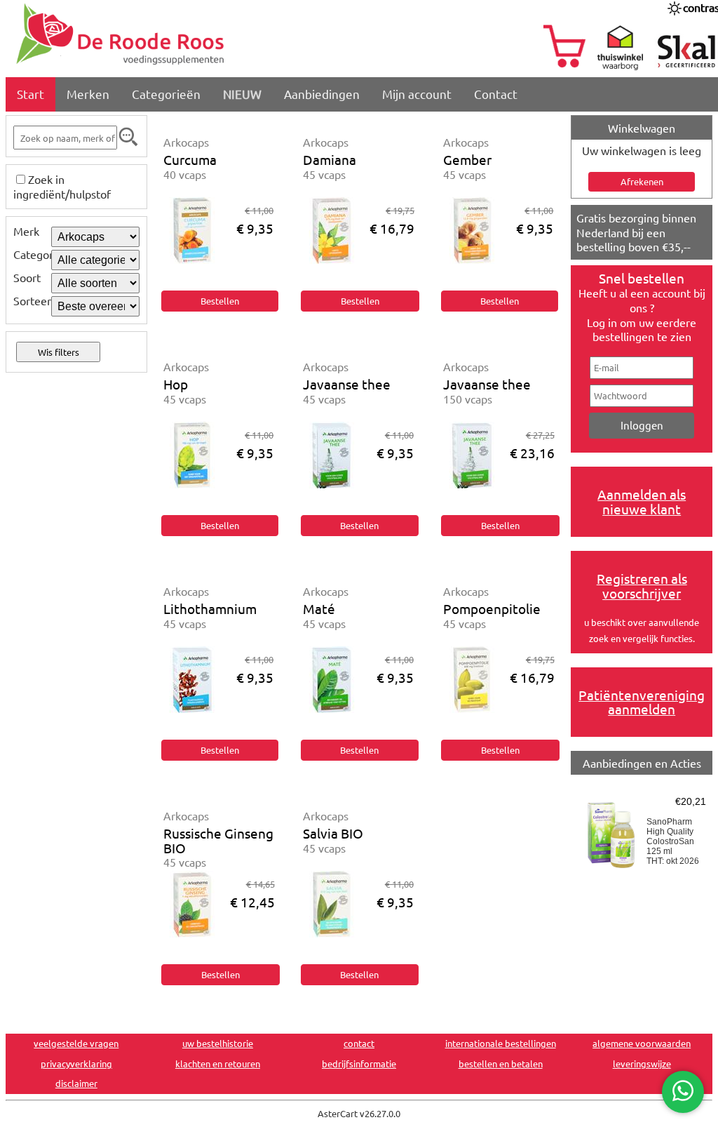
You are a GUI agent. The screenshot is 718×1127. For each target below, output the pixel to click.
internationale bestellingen (500, 1043)
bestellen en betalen (501, 1063)
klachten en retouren (217, 1063)
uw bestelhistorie (217, 1043)
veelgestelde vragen (76, 1043)
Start (30, 93)
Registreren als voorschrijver (642, 585)
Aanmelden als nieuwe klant (641, 501)
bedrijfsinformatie (359, 1063)
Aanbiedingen (322, 93)
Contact (495, 93)
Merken (88, 93)
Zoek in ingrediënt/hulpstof (62, 186)
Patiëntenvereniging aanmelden (641, 702)
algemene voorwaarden (641, 1043)
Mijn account (417, 93)
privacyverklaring (76, 1063)
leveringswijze (642, 1063)
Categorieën (166, 93)
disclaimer (76, 1083)
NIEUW (242, 93)
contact (359, 1043)
